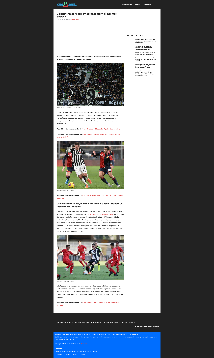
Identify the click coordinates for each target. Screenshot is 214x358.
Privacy (75, 354)
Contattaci (84, 344)
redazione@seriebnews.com (150, 326)
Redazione (59, 354)
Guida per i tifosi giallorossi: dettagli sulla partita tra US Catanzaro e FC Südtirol (143, 47)
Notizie (137, 4)
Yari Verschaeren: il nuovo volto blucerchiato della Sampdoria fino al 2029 (145, 59)
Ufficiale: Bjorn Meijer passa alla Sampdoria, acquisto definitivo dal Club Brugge (145, 41)
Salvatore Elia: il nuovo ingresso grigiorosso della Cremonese (145, 53)
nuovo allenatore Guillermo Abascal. (99, 214)
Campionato (147, 4)
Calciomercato (127, 4)
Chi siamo (67, 354)
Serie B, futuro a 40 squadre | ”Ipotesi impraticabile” (101, 129)
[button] (154, 4)
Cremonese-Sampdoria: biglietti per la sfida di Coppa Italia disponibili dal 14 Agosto (145, 66)
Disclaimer (83, 354)
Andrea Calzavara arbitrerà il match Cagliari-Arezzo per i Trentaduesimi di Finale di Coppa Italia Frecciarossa (145, 73)
